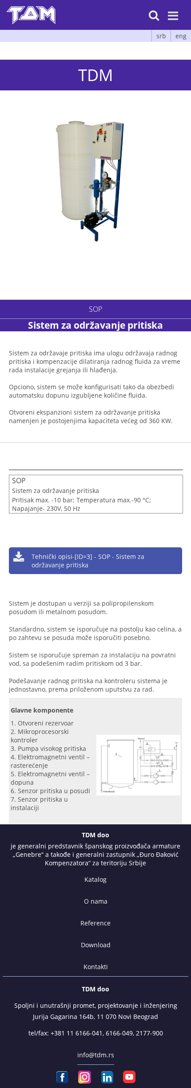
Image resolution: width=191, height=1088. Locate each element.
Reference (95, 923)
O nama (95, 901)
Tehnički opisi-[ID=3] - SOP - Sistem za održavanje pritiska (88, 560)
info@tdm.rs (95, 1055)
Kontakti (96, 966)
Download (96, 945)
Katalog (95, 879)
